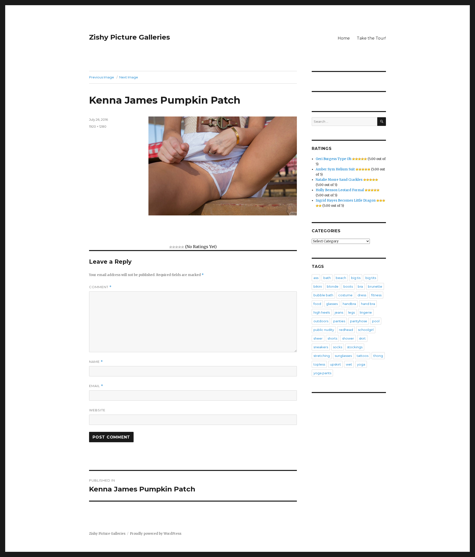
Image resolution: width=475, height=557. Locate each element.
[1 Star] (170, 247)
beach (341, 278)
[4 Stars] (179, 247)
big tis (355, 278)
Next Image (128, 77)
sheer (318, 338)
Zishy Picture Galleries (129, 37)
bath (327, 278)
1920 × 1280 (97, 126)
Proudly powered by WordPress (155, 534)
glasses (332, 304)
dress (361, 295)
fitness (376, 295)
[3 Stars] (176, 247)
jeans (339, 312)
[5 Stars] (182, 247)
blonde (332, 286)
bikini (317, 286)
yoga (361, 364)
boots (348, 286)
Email (96, 386)
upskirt (335, 364)
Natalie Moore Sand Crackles (339, 180)
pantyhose (358, 321)
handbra (349, 304)
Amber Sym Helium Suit (335, 169)
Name (96, 362)
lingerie (366, 312)
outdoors (320, 321)
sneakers (320, 347)
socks (337, 347)
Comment (100, 287)
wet (349, 364)
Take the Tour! (371, 38)
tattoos (362, 356)
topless (319, 364)
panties (339, 321)
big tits (370, 278)
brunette (375, 286)
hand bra (368, 304)
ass (315, 278)
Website (97, 410)
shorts (332, 338)
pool (376, 321)
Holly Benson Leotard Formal (340, 190)
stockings (354, 347)
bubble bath (323, 295)
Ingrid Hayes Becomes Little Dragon (346, 200)
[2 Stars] (173, 247)
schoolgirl (366, 330)
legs (351, 312)
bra (360, 286)
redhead (346, 330)
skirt (362, 338)
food (317, 304)
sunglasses (343, 356)
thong (378, 356)
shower (348, 338)
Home (344, 38)
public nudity (323, 330)
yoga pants (322, 373)
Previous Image (101, 77)
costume (345, 295)
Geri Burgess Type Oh (333, 159)
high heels (321, 312)
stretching (321, 356)
